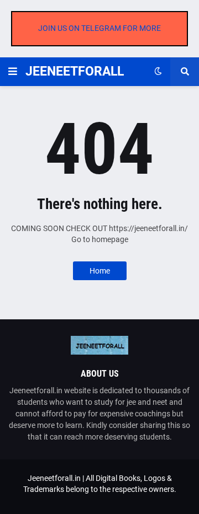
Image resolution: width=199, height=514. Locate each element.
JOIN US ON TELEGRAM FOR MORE (99, 28)
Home (100, 270)
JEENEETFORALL (74, 71)
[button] (12, 71)
